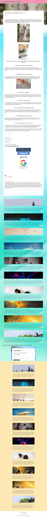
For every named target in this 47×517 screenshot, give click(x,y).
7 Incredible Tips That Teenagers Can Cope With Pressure (10, 235)
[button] (5, 15)
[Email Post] (5, 175)
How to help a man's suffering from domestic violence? (18, 386)
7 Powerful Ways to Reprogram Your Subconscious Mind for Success (11, 279)
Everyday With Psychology (12, 1)
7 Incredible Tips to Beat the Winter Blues (8, 206)
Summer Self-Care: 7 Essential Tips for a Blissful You (10, 337)
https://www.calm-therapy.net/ (12, 144)
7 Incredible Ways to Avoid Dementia (8, 308)
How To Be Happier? (6, 293)
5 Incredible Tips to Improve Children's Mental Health (10, 322)
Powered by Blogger (24, 512)
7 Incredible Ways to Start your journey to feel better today (18, 415)
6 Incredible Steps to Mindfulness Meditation (9, 264)
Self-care (10, 176)
